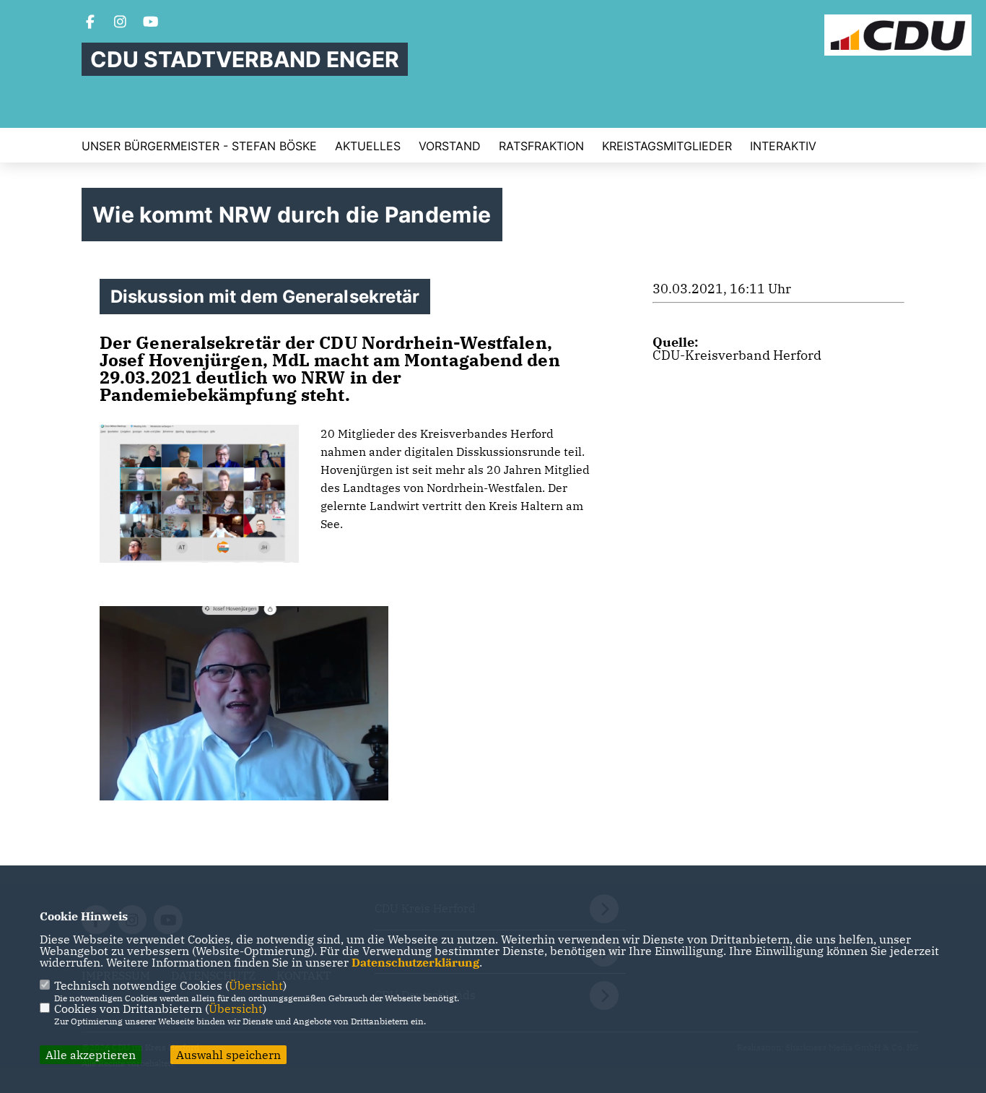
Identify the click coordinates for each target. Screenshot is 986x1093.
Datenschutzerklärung (415, 962)
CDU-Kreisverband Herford (737, 355)
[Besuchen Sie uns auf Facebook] (90, 23)
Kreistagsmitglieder (667, 146)
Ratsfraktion (541, 146)
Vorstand (450, 146)
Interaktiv (783, 146)
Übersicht (256, 985)
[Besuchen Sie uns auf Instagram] (120, 23)
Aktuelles (368, 146)
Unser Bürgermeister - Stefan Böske (199, 146)
